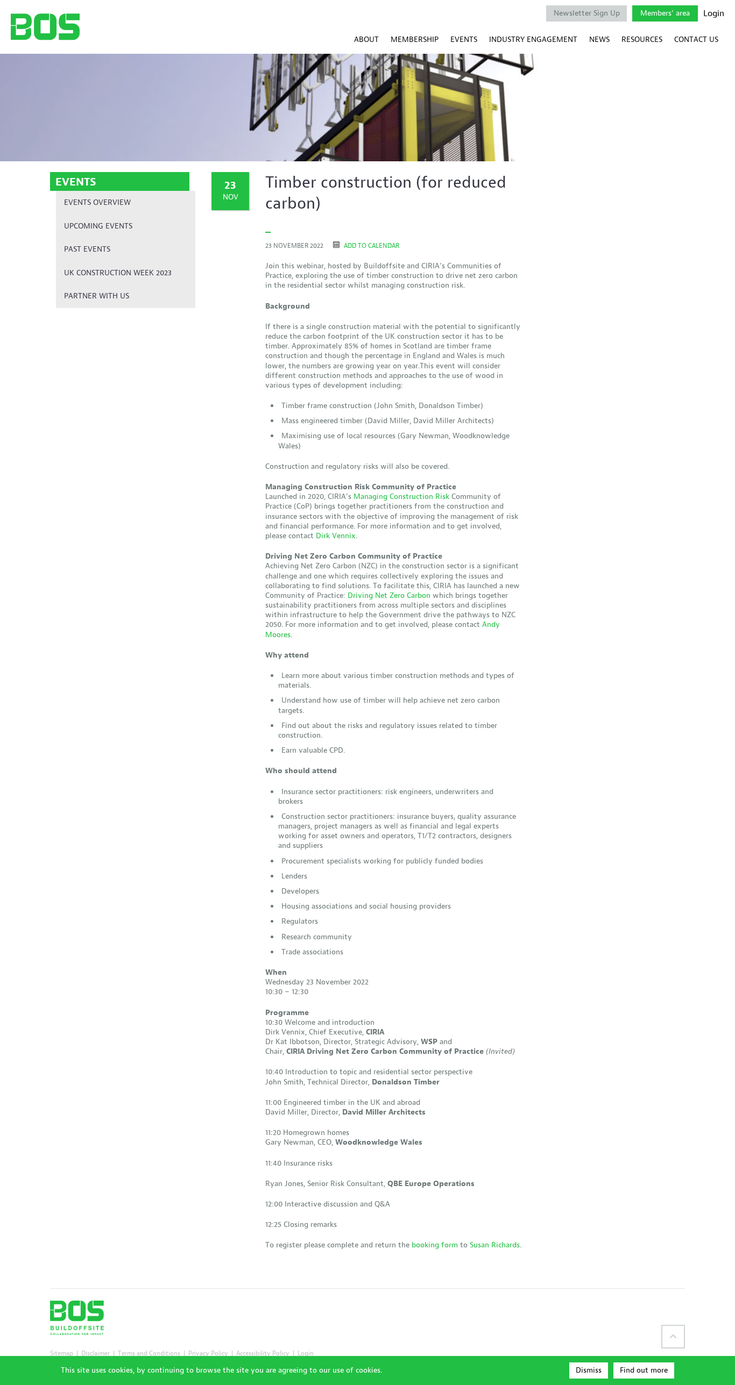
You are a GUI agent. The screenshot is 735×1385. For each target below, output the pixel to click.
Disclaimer (95, 1353)
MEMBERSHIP (415, 39)
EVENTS (463, 39)
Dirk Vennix (335, 536)
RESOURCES (641, 39)
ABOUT (366, 39)
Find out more (644, 1370)
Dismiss (589, 1370)
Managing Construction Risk (401, 496)
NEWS (599, 39)
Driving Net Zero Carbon (389, 595)
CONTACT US (696, 39)
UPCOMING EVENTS (98, 226)
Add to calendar (370, 245)
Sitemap (61, 1353)
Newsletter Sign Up (587, 13)
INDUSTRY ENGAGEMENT (533, 39)
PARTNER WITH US (96, 296)
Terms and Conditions (149, 1353)
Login (713, 13)
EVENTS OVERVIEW (97, 202)
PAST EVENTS (87, 249)
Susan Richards (495, 1245)
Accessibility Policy (262, 1353)
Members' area (665, 13)
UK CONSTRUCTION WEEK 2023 (118, 273)
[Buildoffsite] (45, 26)
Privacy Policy (208, 1353)
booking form (435, 1245)
